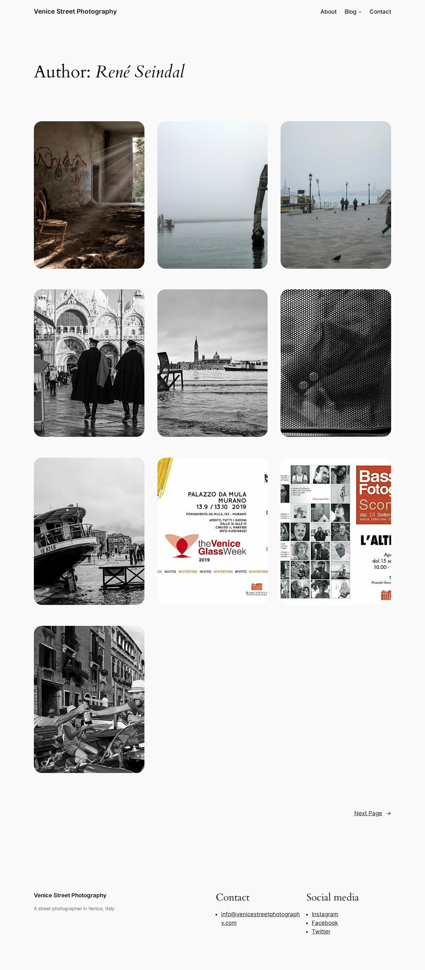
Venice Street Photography (75, 11)
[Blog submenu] (360, 11)
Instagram (325, 914)
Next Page (372, 813)
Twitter (321, 931)
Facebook (325, 923)
